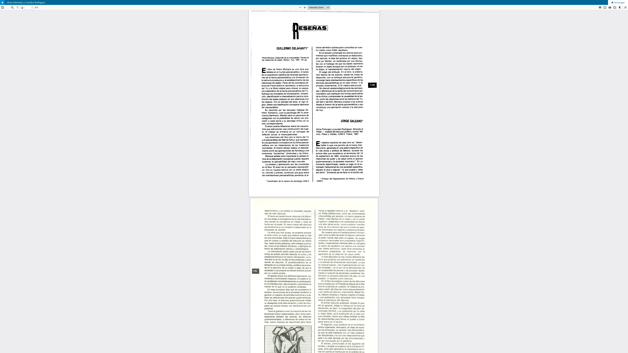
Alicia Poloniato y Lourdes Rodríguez (26, 2)
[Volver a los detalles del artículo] (2, 2)
